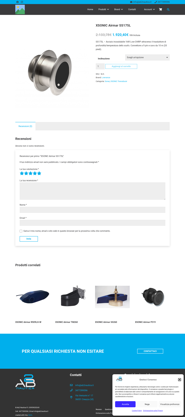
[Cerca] (168, 9)
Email (23, 218)
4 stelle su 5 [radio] (35, 173)
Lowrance (106, 77)
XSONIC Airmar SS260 (106, 322)
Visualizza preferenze (169, 404)
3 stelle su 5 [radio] (30, 173)
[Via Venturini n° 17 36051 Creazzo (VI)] (72, 397)
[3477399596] (72, 390)
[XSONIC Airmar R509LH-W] (32, 296)
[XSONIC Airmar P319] (152, 296)
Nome (23, 205)
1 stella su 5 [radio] (22, 173)
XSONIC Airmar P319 (145, 322)
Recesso (99, 409)
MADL (30, 415)
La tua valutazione (29, 169)
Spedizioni (109, 409)
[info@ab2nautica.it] (72, 385)
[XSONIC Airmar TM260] (72, 296)
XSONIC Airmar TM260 (66, 322)
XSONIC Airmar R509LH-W (28, 322)
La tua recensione (29, 180)
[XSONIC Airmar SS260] (112, 296)
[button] (179, 379)
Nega (147, 404)
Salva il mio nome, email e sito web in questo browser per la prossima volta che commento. (66, 231)
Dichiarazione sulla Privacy (153, 411)
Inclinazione (104, 58)
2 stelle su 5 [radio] (26, 173)
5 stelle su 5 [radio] (39, 173)
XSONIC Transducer (119, 81)
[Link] (20, 9)
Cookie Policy (137, 411)
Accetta (125, 404)
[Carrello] (160, 9)
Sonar (107, 81)
